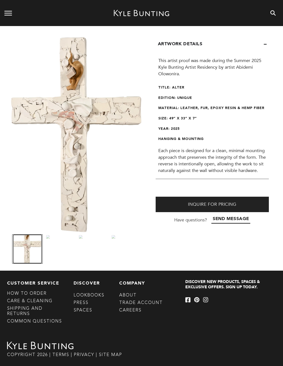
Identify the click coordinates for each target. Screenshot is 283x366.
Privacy (85, 355)
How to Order (27, 293)
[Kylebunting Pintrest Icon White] (196, 299)
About (128, 295)
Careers (130, 310)
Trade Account (141, 303)
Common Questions (34, 321)
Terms (60, 355)
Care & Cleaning (30, 301)
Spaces (83, 310)
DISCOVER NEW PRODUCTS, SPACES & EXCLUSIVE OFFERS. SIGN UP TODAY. (222, 284)
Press (81, 303)
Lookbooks (89, 295)
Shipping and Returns (24, 311)
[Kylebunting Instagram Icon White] (205, 299)
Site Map (110, 355)
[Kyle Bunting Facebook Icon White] (188, 299)
